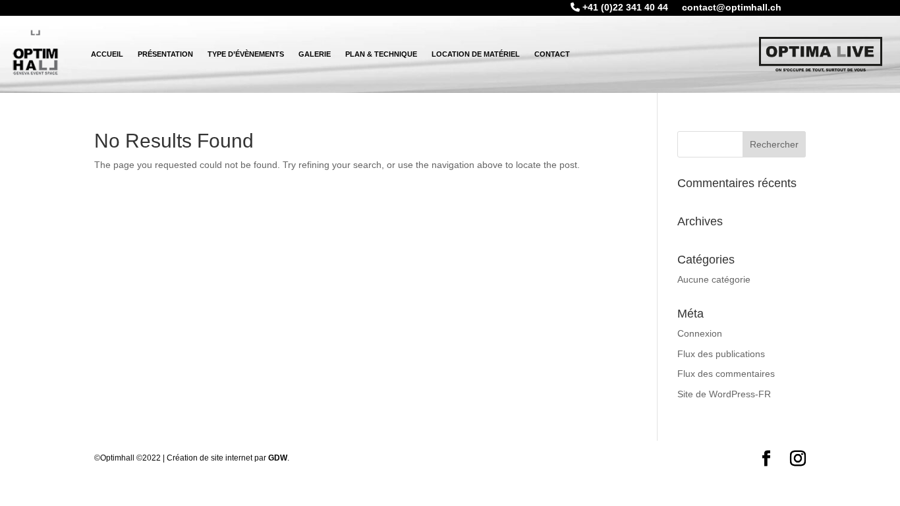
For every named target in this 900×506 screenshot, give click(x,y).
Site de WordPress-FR (724, 394)
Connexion (699, 333)
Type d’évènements (246, 54)
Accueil (107, 54)
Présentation (165, 54)
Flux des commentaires (726, 373)
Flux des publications (721, 354)
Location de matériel (476, 54)
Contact (552, 54)
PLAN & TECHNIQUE (381, 54)
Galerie (314, 54)
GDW (277, 458)
